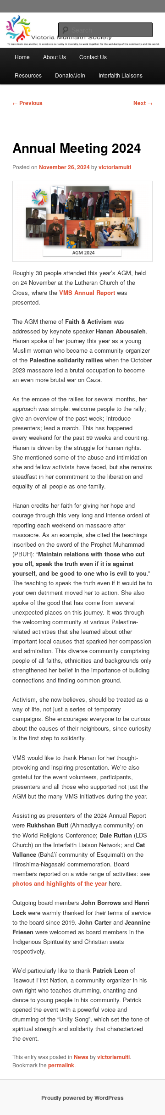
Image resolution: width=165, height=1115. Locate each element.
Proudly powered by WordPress (82, 1097)
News (81, 1057)
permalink (61, 1065)
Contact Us (93, 57)
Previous (27, 103)
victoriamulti (115, 167)
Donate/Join (70, 75)
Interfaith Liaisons (121, 75)
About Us (54, 57)
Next (143, 103)
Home (22, 57)
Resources (28, 75)
